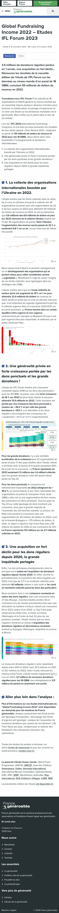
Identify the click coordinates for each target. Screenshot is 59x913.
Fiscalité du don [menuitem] (12, 879)
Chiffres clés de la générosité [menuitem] (18, 875)
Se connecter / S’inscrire (45, 3)
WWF (16, 775)
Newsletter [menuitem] (9, 844)
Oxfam (18, 768)
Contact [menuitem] (8, 849)
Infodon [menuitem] (8, 897)
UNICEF (28, 765)
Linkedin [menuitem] (8, 853)
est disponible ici (44, 784)
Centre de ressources (19, 747)
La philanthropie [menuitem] (12, 884)
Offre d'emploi (7, 3)
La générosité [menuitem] (10, 871)
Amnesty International (34, 768)
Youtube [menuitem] (8, 857)
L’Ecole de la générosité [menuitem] (15, 901)
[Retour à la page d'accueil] (29, 806)
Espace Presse (22, 3)
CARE (44, 778)
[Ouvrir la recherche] (53, 11)
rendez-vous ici (26, 750)
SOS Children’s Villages (28, 778)
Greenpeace (8, 768)
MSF (50, 778)
